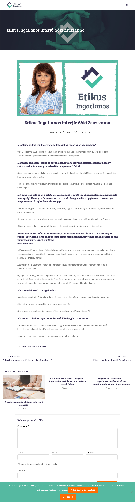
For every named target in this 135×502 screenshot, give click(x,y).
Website (90, 452)
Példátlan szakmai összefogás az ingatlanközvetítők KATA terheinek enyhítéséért (67, 381)
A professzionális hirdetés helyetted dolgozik (24, 403)
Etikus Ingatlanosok (30, 346)
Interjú (43, 346)
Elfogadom (68, 497)
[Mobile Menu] (127, 5)
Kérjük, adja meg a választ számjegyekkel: (37, 464)
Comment (23, 426)
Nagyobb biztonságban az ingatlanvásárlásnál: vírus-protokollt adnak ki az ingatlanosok (111, 381)
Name (21, 452)
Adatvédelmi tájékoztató (83, 490)
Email (55, 452)
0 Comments (84, 132)
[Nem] (131, 492)
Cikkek (69, 132)
